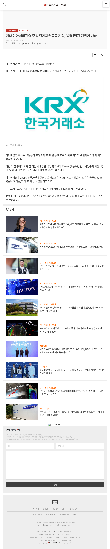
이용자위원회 (72, 508)
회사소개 (36, 508)
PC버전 (55, 502)
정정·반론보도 (51, 514)
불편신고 (76, 514)
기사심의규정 (64, 514)
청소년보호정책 (36, 514)
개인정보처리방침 (58, 508)
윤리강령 (46, 508)
